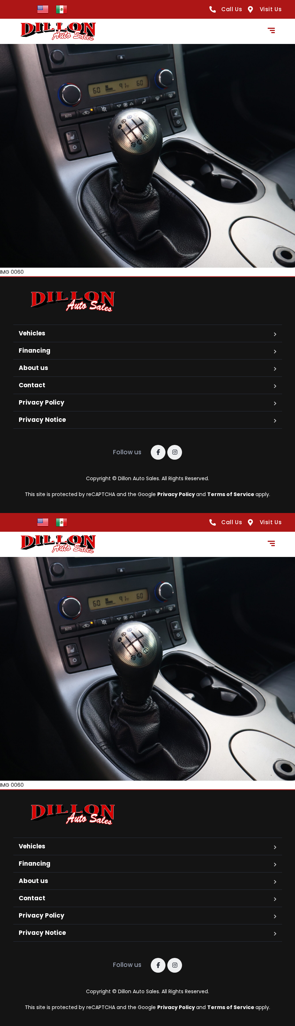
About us (33, 367)
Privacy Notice (42, 419)
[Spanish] (61, 9)
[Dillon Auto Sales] (58, 31)
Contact (32, 385)
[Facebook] (158, 452)
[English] (43, 9)
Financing (34, 350)
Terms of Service (231, 494)
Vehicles (32, 333)
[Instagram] (174, 452)
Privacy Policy (41, 402)
